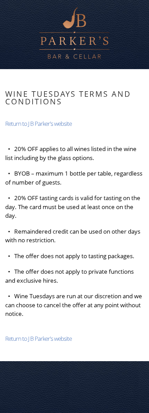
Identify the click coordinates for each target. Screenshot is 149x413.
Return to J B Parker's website (38, 124)
